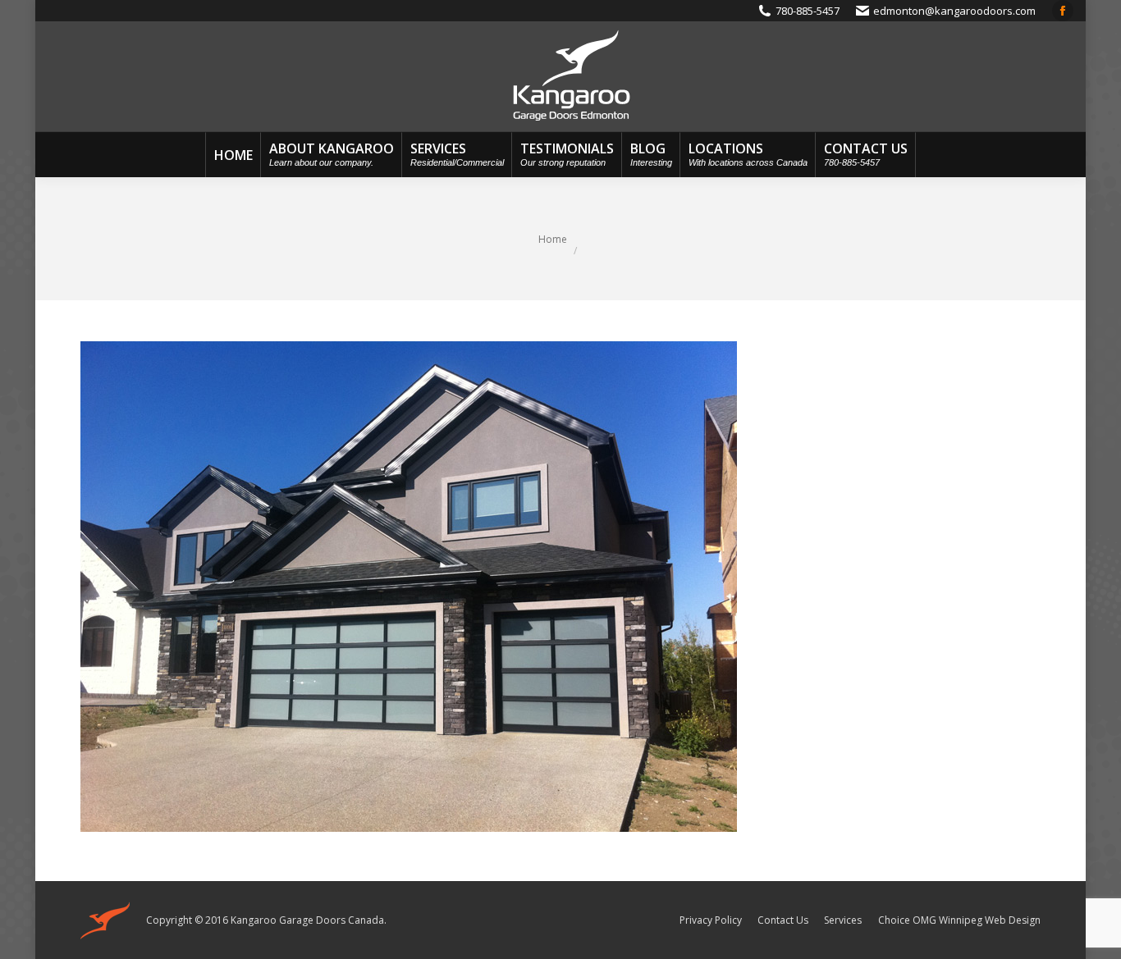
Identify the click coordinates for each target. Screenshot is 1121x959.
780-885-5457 (808, 10)
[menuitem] (233, 154)
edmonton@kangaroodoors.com (954, 10)
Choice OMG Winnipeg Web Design (959, 920)
